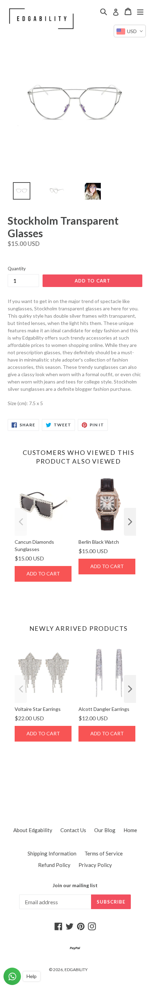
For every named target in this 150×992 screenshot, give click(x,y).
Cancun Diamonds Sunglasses (34, 545)
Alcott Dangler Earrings (103, 709)
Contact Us (73, 830)
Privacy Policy (95, 865)
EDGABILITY (76, 969)
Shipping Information (52, 853)
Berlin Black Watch (98, 542)
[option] (18, 192)
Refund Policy (54, 865)
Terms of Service (103, 853)
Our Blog (104, 830)
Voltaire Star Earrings (38, 709)
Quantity (17, 268)
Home (130, 830)
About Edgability (32, 830)
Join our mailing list (75, 885)
